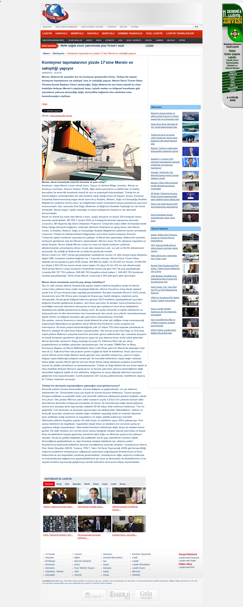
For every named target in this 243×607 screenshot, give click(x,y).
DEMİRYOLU (77, 33)
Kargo (106, 571)
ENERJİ (89, 40)
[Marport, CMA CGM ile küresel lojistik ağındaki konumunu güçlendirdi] (190, 186)
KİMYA (98, 40)
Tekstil (87, 484)
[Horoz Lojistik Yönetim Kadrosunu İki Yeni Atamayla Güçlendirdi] (190, 312)
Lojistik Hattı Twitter (187, 561)
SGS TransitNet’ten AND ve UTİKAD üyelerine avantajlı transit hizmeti (163, 323)
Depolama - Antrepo (54, 571)
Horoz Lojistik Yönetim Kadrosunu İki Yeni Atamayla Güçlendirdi (163, 312)
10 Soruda (50, 554)
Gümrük (77, 575)
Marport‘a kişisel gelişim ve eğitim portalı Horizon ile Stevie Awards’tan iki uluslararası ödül (165, 116)
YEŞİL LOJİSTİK (154, 33)
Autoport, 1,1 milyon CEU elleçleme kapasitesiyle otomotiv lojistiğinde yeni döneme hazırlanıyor (165, 163)
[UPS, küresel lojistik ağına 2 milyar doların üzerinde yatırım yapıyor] (190, 248)
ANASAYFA (47, 27)
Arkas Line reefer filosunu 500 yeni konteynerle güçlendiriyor (164, 205)
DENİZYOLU (108, 33)
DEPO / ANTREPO (133, 40)
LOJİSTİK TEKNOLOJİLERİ (180, 33)
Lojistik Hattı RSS (186, 567)
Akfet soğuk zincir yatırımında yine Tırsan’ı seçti (164, 257)
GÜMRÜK (159, 40)
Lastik (113, 484)
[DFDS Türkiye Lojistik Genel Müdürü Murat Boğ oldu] (190, 333)
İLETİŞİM (134, 27)
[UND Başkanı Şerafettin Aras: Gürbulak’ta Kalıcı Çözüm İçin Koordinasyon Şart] (190, 279)
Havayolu (107, 554)
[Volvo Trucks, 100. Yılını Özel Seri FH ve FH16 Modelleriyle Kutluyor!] (190, 290)
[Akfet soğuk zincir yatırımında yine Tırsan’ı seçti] (190, 258)
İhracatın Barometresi (112, 557)
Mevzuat (136, 571)
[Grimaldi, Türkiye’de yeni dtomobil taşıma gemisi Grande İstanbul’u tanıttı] (190, 175)
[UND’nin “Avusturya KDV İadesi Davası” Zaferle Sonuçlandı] (190, 301)
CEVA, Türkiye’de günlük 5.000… (58, 535)
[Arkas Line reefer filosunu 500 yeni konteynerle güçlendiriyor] (190, 207)
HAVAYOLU (93, 33)
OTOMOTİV (109, 40)
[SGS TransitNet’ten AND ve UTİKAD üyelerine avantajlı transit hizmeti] (190, 322)
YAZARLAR (111, 27)
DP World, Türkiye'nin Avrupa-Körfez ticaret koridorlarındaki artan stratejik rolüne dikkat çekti (165, 196)
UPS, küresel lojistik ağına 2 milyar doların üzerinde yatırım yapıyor (164, 248)
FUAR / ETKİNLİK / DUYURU (92, 27)
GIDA (120, 40)
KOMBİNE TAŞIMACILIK (130, 33)
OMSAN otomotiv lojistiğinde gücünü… (125, 508)
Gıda (67, 484)
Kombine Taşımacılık (141, 554)
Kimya (96, 484)
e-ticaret (78, 554)
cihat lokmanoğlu (57, 116)
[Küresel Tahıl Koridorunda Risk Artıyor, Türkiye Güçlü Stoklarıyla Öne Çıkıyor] (190, 268)
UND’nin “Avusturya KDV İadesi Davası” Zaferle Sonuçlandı (165, 299)
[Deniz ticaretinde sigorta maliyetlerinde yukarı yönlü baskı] (190, 217)
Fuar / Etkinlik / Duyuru (84, 568)
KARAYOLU (61, 33)
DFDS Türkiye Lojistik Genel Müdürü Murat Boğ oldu (163, 331)
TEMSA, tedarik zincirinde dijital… (58, 507)
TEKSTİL (148, 40)
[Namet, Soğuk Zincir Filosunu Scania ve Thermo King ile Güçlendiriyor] (190, 237)
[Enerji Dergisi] (120, 595)
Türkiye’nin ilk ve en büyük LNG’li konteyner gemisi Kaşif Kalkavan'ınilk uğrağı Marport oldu (164, 139)
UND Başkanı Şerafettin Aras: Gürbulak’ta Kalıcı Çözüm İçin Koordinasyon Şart (164, 279)
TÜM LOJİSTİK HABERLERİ (66, 27)
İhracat (123, 484)
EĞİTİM (182, 40)
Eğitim (77, 557)
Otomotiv (49, 484)
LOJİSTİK (47, 33)
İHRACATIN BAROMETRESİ (53, 40)
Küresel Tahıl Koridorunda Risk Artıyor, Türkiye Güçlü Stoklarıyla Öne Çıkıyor (165, 268)
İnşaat (104, 484)
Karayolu (107, 568)
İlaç (104, 561)
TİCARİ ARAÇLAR (75, 40)
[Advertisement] (175, 81)
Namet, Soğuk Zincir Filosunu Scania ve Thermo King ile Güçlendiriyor (164, 238)
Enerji (59, 484)
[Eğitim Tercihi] (94, 595)
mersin (69, 116)
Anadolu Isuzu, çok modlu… (124, 535)
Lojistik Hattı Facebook (189, 558)
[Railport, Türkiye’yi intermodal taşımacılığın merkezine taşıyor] (190, 151)
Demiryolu (50, 564)
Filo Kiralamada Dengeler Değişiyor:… (89, 536)
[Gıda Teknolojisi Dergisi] (146, 595)
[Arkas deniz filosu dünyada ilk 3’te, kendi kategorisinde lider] (190, 127)
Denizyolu (58, 53)
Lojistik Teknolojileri (141, 564)
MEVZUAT (171, 40)
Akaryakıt (77, 484)
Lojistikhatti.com (48, 581)
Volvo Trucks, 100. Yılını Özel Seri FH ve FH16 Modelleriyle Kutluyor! (164, 290)
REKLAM (123, 27)
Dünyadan (50, 575)
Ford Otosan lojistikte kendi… (91, 507)
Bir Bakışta (50, 561)
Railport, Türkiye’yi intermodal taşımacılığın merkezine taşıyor (164, 149)
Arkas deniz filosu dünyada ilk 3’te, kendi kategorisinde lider (164, 125)
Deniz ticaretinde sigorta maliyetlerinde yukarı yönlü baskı (163, 218)
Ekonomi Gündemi (82, 561)
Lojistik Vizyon (138, 568)
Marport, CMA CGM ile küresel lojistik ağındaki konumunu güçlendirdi (164, 186)
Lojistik (135, 561)
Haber (46, 53)
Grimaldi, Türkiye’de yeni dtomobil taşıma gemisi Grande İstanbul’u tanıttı (165, 175)
